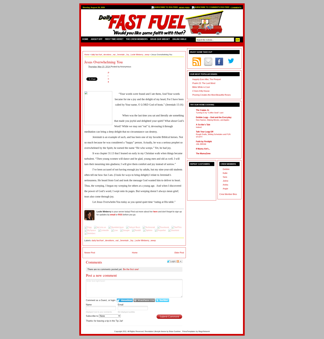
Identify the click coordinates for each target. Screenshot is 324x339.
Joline (225, 181)
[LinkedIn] (103, 230)
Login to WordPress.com (144, 300)
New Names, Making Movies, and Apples (212, 120)
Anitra (225, 185)
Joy (128, 55)
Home (87, 55)
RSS (120, 215)
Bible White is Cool (201, 87)
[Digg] (88, 227)
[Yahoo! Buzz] (133, 227)
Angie (225, 188)
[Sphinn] (148, 230)
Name (89, 304)
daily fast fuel (96, 55)
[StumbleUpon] (116, 227)
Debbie (226, 169)
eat (114, 55)
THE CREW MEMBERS (137, 39)
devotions (107, 55)
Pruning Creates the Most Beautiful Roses (211, 95)
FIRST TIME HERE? (114, 39)
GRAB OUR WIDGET (160, 39)
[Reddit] (136, 230)
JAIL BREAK (201, 144)
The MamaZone (203, 153)
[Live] (114, 230)
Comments (236, 8)
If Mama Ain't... (203, 149)
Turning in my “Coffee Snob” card (209, 113)
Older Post (179, 253)
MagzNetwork (204, 331)
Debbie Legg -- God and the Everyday (214, 117)
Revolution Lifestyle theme (156, 331)
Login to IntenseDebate (125, 300)
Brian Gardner (175, 331)
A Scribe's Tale (203, 124)
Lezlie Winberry (137, 55)
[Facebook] (163, 227)
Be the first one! (131, 269)
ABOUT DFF (96, 39)
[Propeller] (160, 230)
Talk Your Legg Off (204, 132)
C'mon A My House (201, 91)
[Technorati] (149, 227)
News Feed (184, 8)
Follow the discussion (179, 261)
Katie (225, 173)
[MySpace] (90, 230)
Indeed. (199, 127)
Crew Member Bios (228, 194)
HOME (85, 39)
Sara (225, 177)
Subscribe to (92, 316)
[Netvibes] (90, 233)
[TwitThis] (176, 227)
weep (147, 55)
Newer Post (89, 253)
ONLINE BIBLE (179, 39)
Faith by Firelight (204, 141)
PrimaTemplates (189, 331)
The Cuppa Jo (202, 110)
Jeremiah (121, 55)
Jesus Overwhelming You (103, 61)
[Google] (125, 230)
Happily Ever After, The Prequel (206, 79)
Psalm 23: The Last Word (203, 83)
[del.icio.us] (100, 227)
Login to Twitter (162, 300)
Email (120, 304)
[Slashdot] (173, 230)
